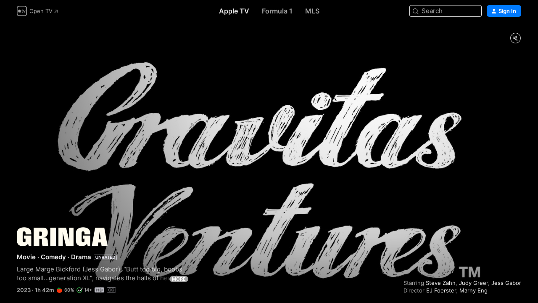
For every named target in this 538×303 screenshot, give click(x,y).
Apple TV (234, 11)
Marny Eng (473, 290)
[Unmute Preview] (515, 38)
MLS (312, 11)
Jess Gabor (506, 282)
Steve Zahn (441, 282)
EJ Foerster (441, 290)
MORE (179, 279)
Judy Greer (473, 282)
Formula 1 (277, 11)
